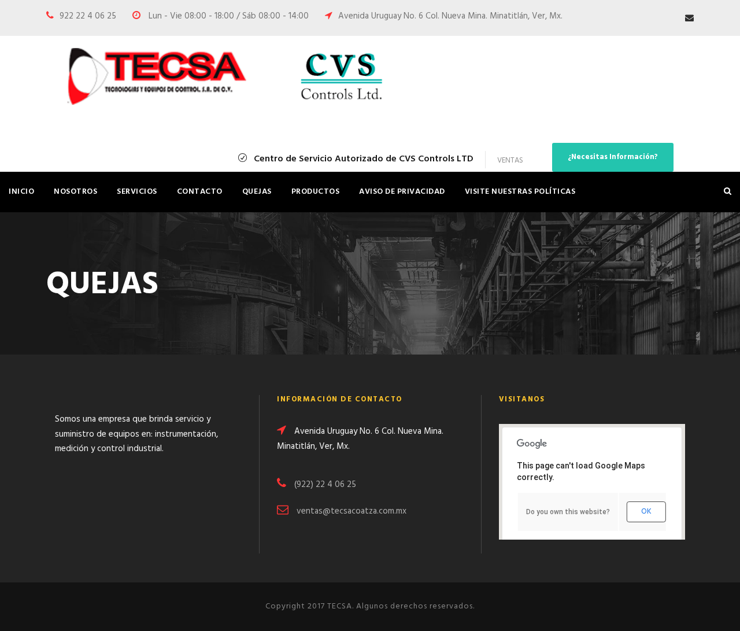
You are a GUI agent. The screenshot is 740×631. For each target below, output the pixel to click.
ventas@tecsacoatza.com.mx (351, 511)
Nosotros (75, 191)
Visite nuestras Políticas (520, 191)
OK (646, 511)
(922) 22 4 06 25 (325, 485)
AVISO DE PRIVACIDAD (402, 191)
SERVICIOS (137, 191)
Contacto (200, 191)
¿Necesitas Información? (613, 157)
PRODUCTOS (315, 191)
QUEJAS (257, 191)
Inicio (21, 191)
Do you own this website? (568, 512)
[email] (689, 18)
